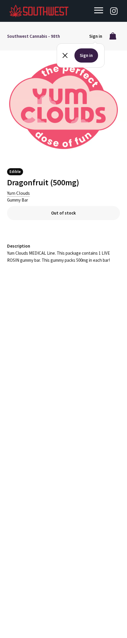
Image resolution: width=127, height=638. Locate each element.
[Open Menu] (98, 10)
